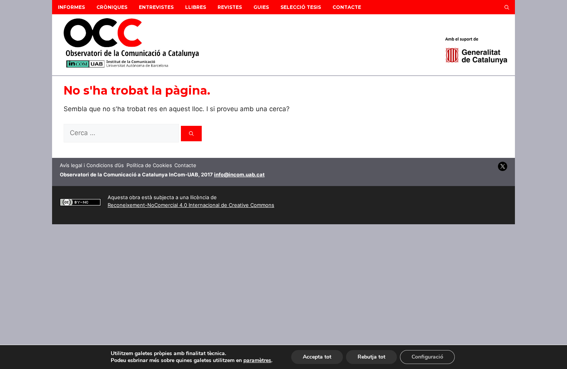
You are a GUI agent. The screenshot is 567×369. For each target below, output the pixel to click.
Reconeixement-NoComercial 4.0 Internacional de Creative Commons (191, 205)
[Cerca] (191, 133)
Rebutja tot (371, 357)
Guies (261, 7)
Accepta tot (317, 357)
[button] (507, 7)
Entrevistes (156, 7)
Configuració (427, 357)
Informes (71, 7)
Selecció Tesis (300, 7)
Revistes (230, 7)
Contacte (346, 7)
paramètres (257, 360)
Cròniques (111, 7)
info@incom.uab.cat (239, 174)
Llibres (195, 7)
